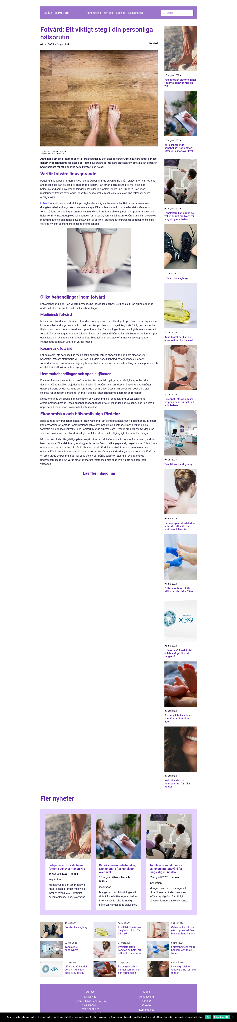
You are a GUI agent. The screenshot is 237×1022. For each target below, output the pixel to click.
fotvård (153, 43)
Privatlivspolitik (221, 1017)
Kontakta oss (135, 12)
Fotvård (44, 203)
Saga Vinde (63, 44)
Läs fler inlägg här (99, 473)
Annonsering (94, 12)
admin (74, 873)
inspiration (55, 879)
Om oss (108, 12)
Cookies (120, 12)
